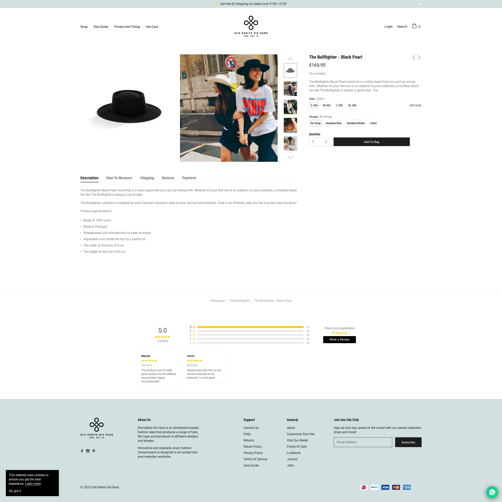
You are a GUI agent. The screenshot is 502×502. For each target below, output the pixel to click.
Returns (249, 440)
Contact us (251, 428)
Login (389, 26)
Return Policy (253, 446)
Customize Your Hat (300, 434)
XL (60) (352, 105)
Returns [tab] (168, 178)
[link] (290, 70)
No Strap (316, 123)
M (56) (327, 105)
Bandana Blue (334, 123)
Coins (373, 123)
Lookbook (294, 453)
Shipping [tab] (147, 178)
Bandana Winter (356, 123)
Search (402, 26)
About (291, 428)
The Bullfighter (239, 301)
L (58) (339, 105)
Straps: (320, 116)
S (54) (314, 105)
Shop (84, 26)
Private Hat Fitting (127, 26)
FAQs (247, 434)
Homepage (217, 301)
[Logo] (251, 26)
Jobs (290, 465)
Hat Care (152, 26)
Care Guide (251, 465)
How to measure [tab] (119, 178)
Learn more (33, 484)
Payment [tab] (189, 178)
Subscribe (408, 442)
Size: (316, 98)
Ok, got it (15, 491)
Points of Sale (297, 446)
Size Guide (101, 26)
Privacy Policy (253, 453)
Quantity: (315, 134)
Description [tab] (89, 178)
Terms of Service (255, 459)
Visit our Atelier (297, 440)
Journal (292, 459)
